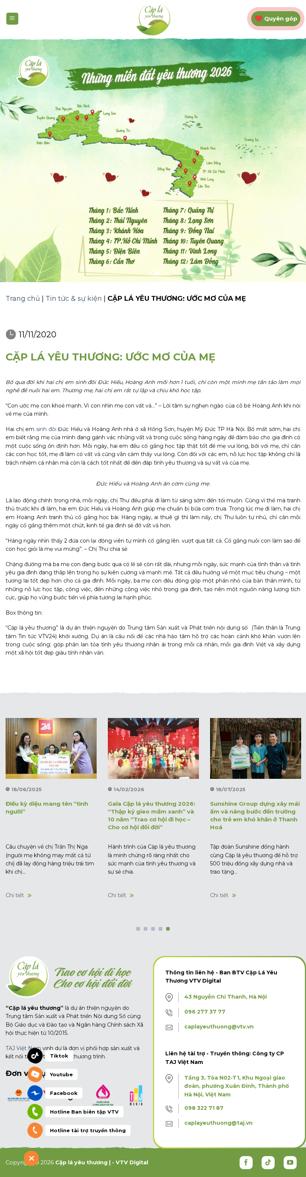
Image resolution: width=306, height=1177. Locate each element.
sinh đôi (46, 429)
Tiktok (59, 1056)
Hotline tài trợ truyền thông (88, 1130)
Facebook (64, 1093)
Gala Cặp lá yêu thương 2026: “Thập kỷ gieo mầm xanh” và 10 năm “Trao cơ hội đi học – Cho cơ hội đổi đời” (151, 815)
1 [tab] (138, 929)
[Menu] (12, 19)
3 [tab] (153, 929)
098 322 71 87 (204, 1108)
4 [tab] (160, 929)
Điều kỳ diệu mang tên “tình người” (47, 807)
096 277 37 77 (204, 1011)
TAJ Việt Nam (23, 1048)
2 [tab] (145, 929)
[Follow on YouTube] (290, 1162)
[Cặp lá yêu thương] (153, 19)
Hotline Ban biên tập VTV (84, 1112)
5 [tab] (168, 929)
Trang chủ (23, 298)
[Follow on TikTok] (268, 1162)
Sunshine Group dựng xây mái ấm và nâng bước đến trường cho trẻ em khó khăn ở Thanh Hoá (255, 815)
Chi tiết (15, 895)
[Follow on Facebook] (246, 1162)
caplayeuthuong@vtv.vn (219, 1026)
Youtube (61, 1074)
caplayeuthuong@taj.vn (218, 1123)
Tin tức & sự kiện (74, 298)
